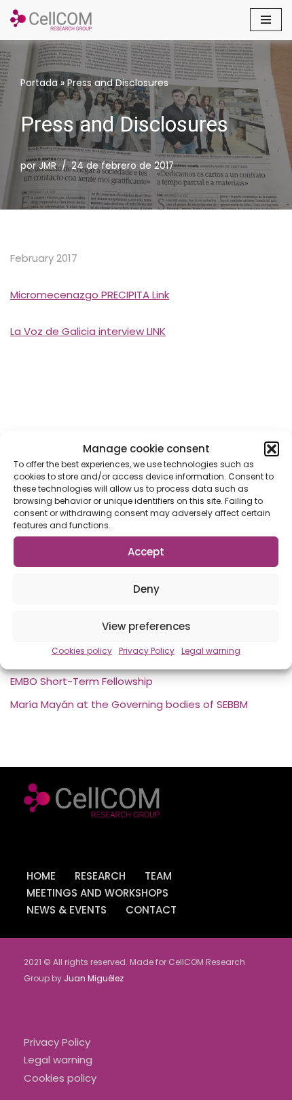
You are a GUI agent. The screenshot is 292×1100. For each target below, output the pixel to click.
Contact (151, 910)
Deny (146, 589)
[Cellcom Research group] (51, 20)
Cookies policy (82, 650)
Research (100, 876)
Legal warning (210, 650)
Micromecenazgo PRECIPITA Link (89, 295)
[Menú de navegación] (266, 19)
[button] (271, 449)
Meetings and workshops (97, 893)
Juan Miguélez (94, 978)
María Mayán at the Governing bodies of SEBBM (129, 704)
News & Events (66, 910)
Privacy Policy (147, 650)
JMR (47, 165)
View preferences (146, 626)
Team (158, 876)
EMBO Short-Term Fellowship (81, 681)
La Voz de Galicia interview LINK (88, 331)
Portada (39, 83)
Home (41, 876)
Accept (146, 552)
